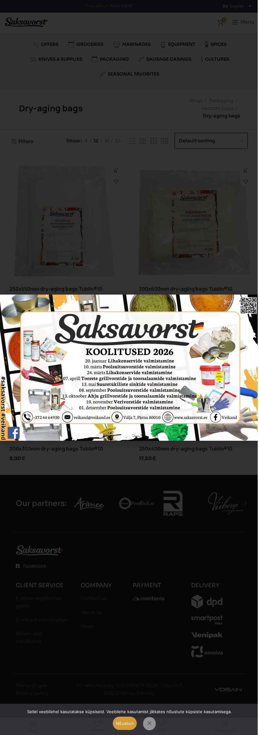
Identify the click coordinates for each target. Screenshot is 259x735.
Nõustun (125, 723)
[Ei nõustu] (149, 723)
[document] (129, 367)
